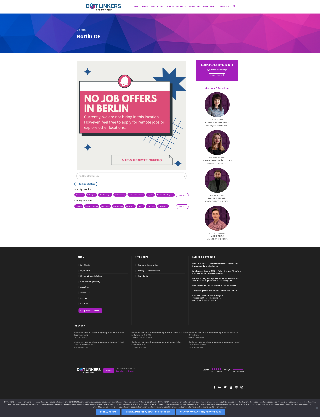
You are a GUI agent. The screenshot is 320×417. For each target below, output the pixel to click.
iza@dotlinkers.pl (217, 163)
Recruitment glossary (90, 282)
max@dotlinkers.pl (217, 239)
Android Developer (136, 195)
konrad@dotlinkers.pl (217, 201)
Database (80, 195)
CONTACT (208, 6)
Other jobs (91, 195)
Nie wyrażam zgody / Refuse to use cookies (148, 412)
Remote (79, 206)
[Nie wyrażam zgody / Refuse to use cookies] (317, 408)
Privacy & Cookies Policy (149, 271)
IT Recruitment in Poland (91, 276)
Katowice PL (118, 206)
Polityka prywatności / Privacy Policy (200, 412)
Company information (148, 265)
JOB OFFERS (157, 6)
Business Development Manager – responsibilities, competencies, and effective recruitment (207, 298)
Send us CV (85, 293)
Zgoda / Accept (108, 412)
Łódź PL (141, 206)
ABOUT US (194, 6)
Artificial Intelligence (165, 195)
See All (182, 195)
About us (84, 287)
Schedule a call (217, 75)
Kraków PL (130, 206)
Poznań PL (151, 206)
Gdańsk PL (105, 206)
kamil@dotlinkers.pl (218, 70)
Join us (83, 298)
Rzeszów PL (163, 206)
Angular (150, 195)
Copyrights (143, 276)
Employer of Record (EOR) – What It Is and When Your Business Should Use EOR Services (216, 272)
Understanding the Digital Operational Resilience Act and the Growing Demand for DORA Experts (216, 279)
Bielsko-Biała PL (92, 206)
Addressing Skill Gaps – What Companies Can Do (214, 290)
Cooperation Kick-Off (90, 310)
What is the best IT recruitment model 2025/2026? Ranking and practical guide (215, 264)
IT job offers (86, 271)
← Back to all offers (86, 184)
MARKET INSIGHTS (176, 6)
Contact (84, 304)
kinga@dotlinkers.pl (217, 125)
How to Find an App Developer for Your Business (214, 285)
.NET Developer (105, 195)
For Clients (85, 265)
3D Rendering (119, 195)
